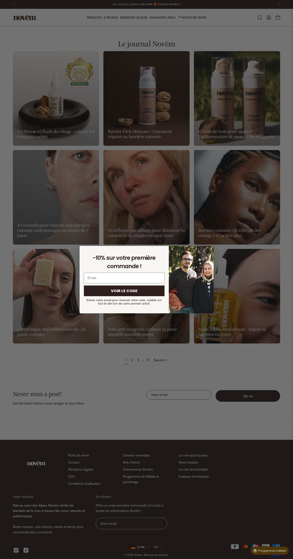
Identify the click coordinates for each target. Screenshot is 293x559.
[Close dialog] (208, 251)
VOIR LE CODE (124, 290)
